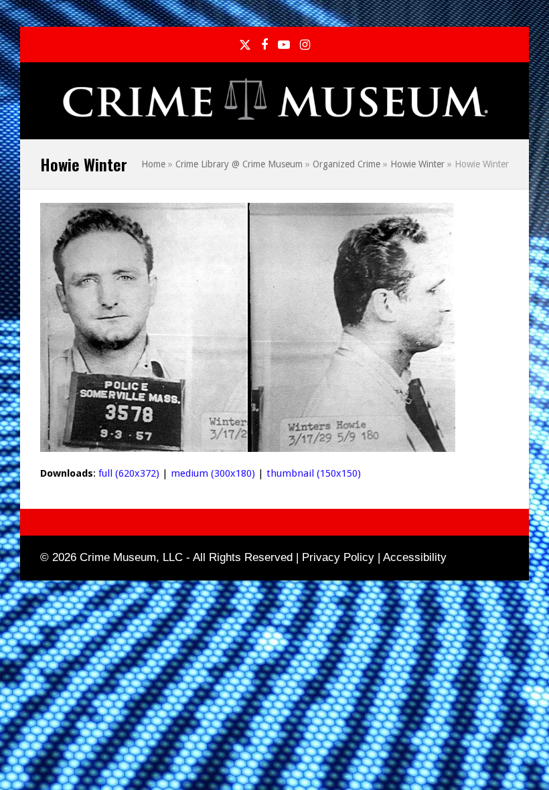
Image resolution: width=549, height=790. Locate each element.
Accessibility (415, 557)
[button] (501, 101)
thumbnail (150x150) (313, 473)
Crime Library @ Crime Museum (239, 164)
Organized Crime (346, 164)
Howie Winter (417, 164)
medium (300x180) (213, 473)
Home (153, 164)
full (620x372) (128, 473)
